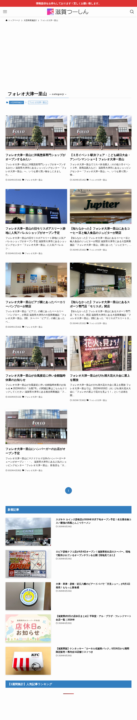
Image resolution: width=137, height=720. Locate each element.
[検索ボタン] (132, 12)
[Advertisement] (68, 50)
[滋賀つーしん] (68, 12)
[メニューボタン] (5, 12)
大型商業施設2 (16, 102)
